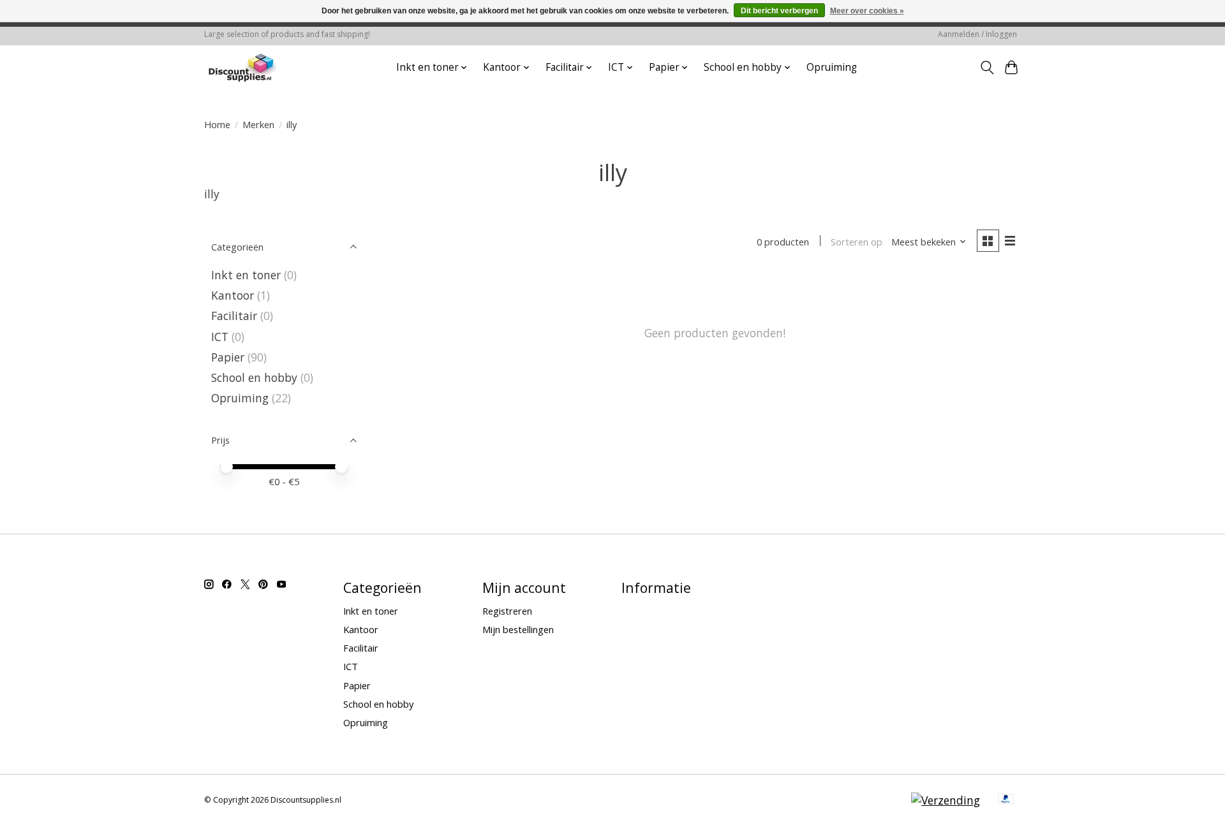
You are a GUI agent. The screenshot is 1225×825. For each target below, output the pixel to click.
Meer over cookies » (867, 10)
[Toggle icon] (986, 67)
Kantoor (232, 295)
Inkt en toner (246, 274)
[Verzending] (945, 800)
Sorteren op (856, 241)
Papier (227, 357)
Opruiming (831, 67)
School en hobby (254, 377)
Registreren (507, 610)
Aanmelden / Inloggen (977, 34)
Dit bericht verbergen (779, 10)
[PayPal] (1006, 800)
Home (217, 124)
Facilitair (234, 315)
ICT (219, 336)
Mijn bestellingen (518, 629)
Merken (258, 124)
